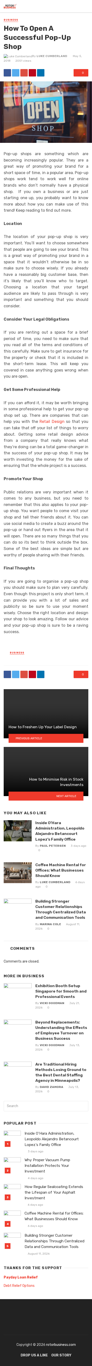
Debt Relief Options (19, 1286)
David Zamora (51, 1087)
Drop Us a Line (34, 1355)
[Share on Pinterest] (32, 72)
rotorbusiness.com (61, 1345)
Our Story (61, 1355)
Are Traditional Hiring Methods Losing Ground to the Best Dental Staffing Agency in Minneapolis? (60, 1072)
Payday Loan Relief (21, 1277)
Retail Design (52, 421)
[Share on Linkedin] (40, 72)
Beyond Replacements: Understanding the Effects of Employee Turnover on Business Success (61, 1030)
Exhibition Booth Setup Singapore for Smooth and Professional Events (61, 991)
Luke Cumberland (52, 56)
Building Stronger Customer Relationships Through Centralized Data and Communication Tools (60, 909)
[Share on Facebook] (7, 72)
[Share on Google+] (24, 72)
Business (11, 20)
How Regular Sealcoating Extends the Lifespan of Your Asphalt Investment (54, 1192)
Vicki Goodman (52, 1003)
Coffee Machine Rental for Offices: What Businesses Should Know (60, 870)
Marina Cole (50, 924)
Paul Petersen (53, 845)
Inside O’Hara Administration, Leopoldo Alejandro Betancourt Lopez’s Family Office (59, 830)
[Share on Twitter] (15, 72)
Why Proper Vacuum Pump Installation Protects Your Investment (47, 1165)
